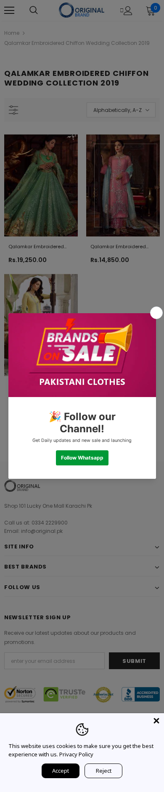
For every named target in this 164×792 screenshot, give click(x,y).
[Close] (156, 721)
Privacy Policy (76, 754)
